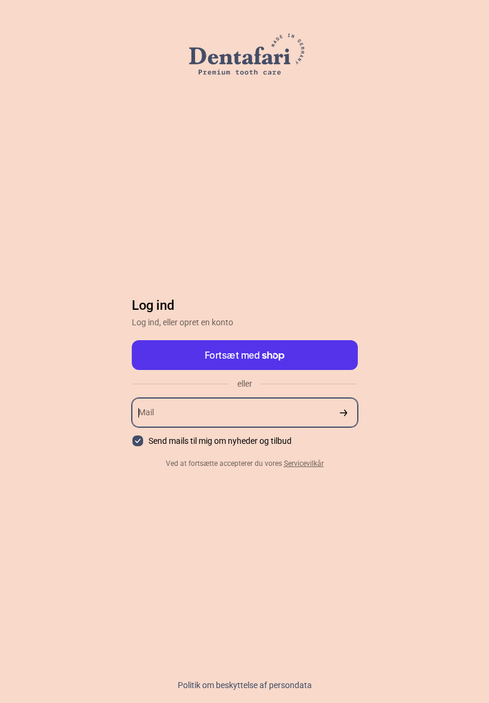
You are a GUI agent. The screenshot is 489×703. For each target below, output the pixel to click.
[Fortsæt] (343, 412)
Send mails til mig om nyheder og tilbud (220, 441)
